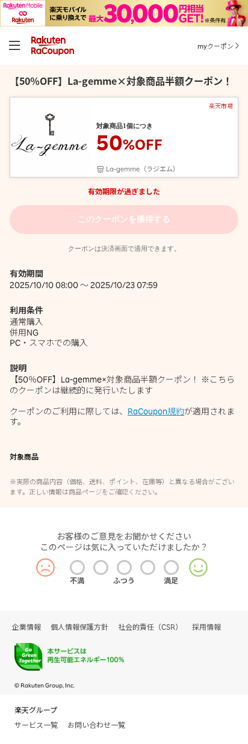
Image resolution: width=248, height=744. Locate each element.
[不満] (77, 567)
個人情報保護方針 (79, 627)
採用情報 (206, 627)
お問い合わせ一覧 (96, 725)
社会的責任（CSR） (150, 627)
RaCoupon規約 (156, 411)
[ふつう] (124, 567)
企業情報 (26, 627)
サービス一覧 (36, 725)
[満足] (171, 567)
